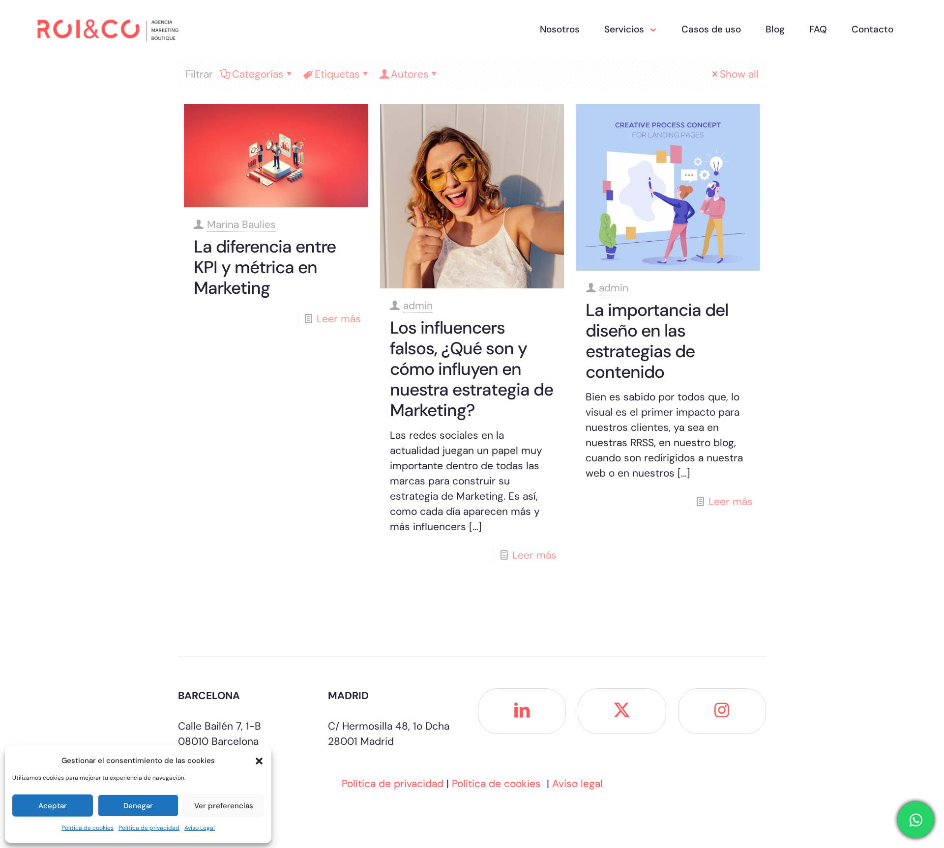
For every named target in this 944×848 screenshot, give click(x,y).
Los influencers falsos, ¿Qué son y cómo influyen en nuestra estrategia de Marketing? (471, 369)
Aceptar (52, 806)
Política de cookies (87, 828)
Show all (739, 74)
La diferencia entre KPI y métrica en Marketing (265, 267)
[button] (259, 761)
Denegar (138, 806)
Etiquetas (337, 74)
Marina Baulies (241, 224)
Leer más (339, 319)
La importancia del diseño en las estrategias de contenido (657, 341)
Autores (410, 74)
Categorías (258, 74)
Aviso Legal (199, 828)
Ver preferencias (223, 806)
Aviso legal (577, 784)
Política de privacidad (148, 828)
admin (418, 305)
